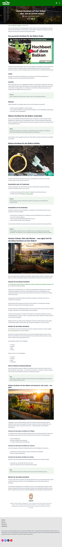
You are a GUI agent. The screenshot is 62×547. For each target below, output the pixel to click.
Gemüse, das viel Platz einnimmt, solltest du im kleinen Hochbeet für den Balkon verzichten (30, 284)
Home (9, 25)
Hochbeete (19, 25)
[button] (28, 19)
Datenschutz (4, 526)
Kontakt (3, 520)
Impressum (4, 524)
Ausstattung (13, 25)
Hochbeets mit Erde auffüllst (26, 193)
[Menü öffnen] (56, 3)
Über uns (3, 522)
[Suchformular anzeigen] (59, 3)
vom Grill (13, 330)
